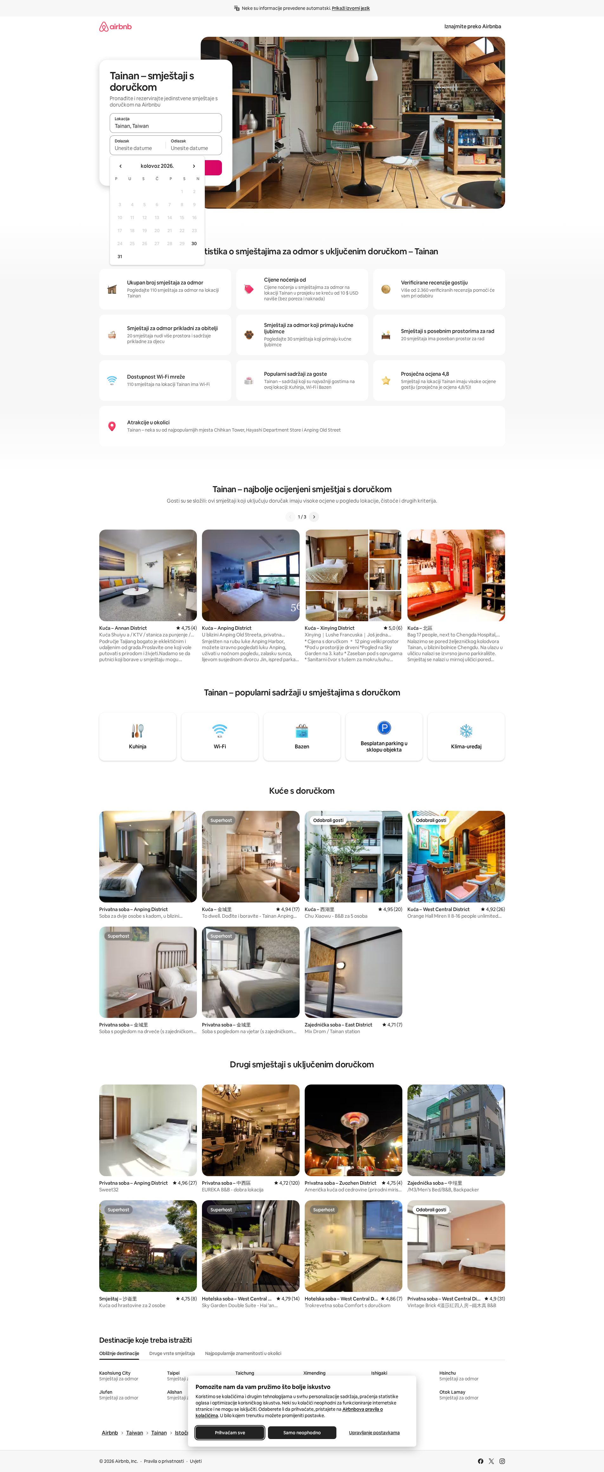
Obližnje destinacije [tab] (119, 1353)
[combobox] (166, 126)
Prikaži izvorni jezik (351, 8)
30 (194, 243)
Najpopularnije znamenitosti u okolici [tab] (243, 1353)
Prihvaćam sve (230, 1433)
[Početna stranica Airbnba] (115, 26)
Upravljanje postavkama (374, 1433)
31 (120, 256)
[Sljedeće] (314, 517)
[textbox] (138, 148)
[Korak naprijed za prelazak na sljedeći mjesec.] (194, 166)
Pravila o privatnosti (164, 1461)
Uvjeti (196, 1461)
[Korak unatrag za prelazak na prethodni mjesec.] (121, 166)
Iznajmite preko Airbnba (473, 26)
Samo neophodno (302, 1433)
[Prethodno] (290, 517)
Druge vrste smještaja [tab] (172, 1353)
